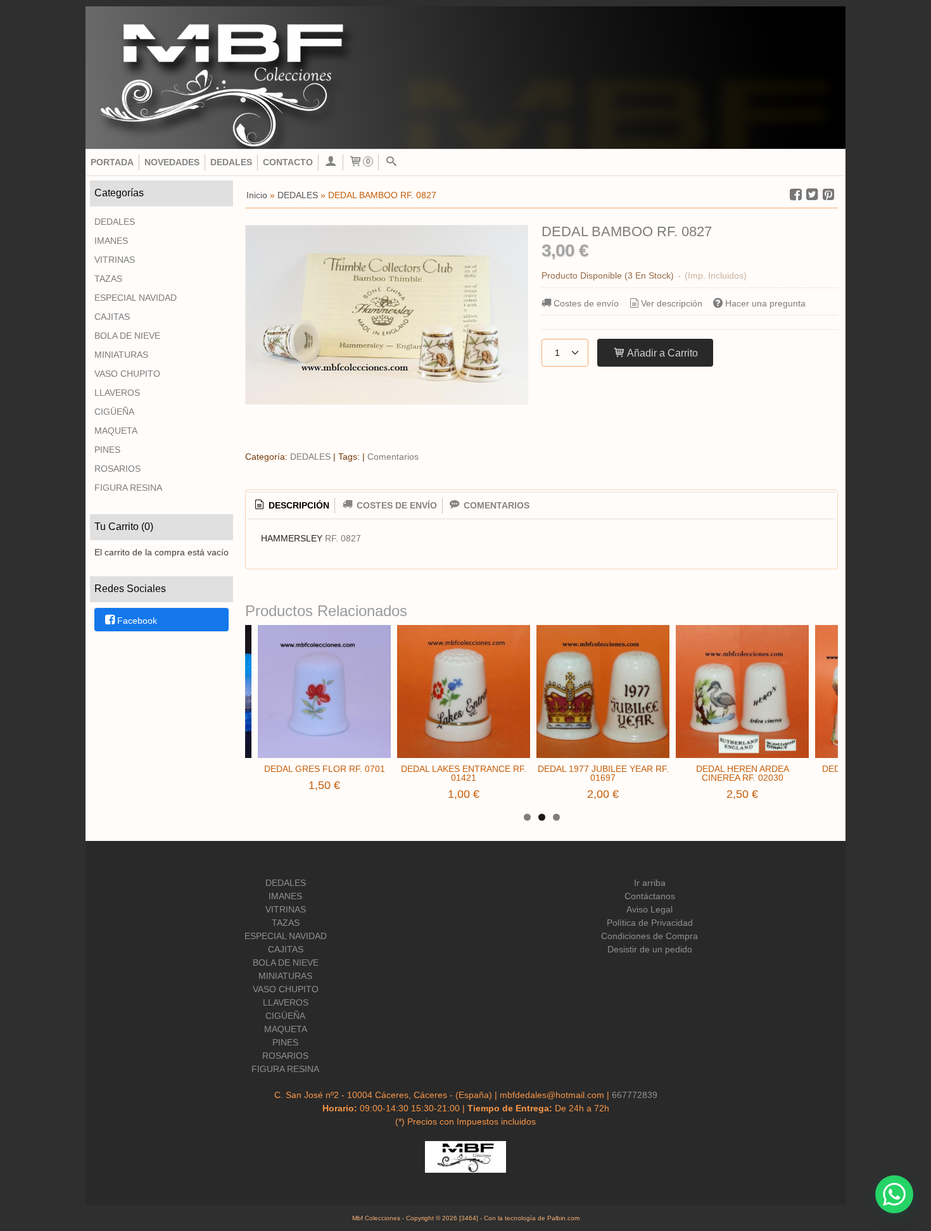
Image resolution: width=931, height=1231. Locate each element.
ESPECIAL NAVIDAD (135, 298)
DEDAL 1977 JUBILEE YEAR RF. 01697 (603, 773)
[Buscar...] (391, 162)
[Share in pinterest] (828, 194)
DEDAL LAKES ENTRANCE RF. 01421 (463, 773)
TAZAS (108, 279)
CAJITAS (112, 317)
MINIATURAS (121, 355)
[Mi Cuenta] (331, 162)
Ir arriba (650, 883)
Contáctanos (649, 896)
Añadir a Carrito (661, 352)
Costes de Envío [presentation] (395, 505)
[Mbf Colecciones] (466, 77)
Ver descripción (671, 303)
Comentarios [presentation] (495, 505)
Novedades (172, 162)
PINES (107, 450)
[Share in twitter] (812, 194)
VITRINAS (114, 260)
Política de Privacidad (650, 923)
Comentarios (393, 456)
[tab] (291, 506)
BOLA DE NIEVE (127, 336)
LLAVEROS (117, 393)
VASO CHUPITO (127, 374)
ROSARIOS (117, 469)
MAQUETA (115, 431)
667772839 (634, 1095)
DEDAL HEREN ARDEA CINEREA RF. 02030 (742, 773)
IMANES (111, 241)
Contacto (288, 162)
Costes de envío (586, 303)
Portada (112, 162)
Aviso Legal (649, 909)
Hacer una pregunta (765, 303)
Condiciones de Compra (649, 936)
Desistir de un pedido (649, 949)
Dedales (231, 162)
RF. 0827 (343, 538)
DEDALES (114, 222)
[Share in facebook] (795, 194)
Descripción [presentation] (297, 505)
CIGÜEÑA (114, 412)
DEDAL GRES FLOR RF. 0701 (324, 769)
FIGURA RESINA (128, 488)
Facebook (137, 621)
